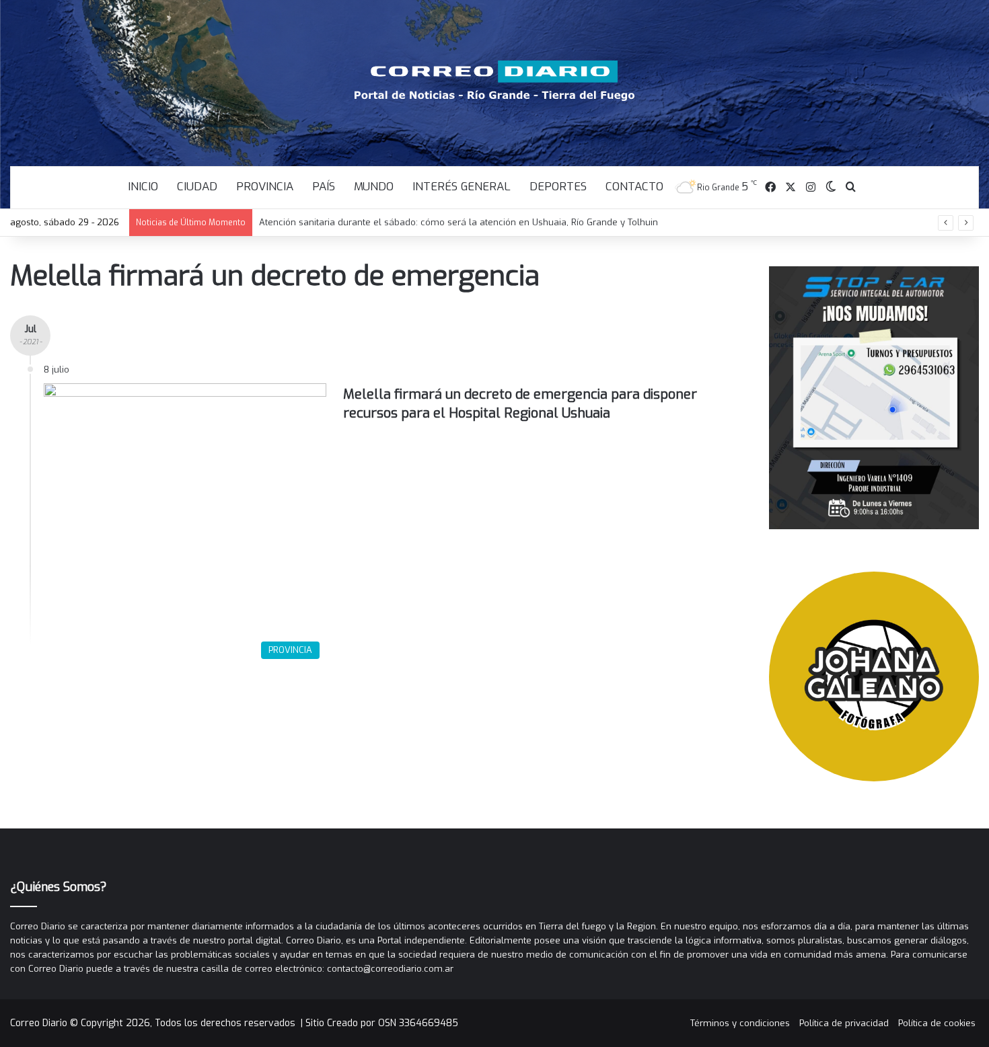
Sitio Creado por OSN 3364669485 (381, 1023)
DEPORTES (558, 186)
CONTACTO (634, 186)
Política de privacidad (844, 1023)
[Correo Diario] (495, 81)
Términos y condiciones (740, 1023)
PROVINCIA (264, 186)
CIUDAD (197, 186)
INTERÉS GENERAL (461, 186)
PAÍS (323, 186)
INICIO (143, 186)
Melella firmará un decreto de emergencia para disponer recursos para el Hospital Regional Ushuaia (520, 403)
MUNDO (374, 186)
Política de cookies (937, 1023)
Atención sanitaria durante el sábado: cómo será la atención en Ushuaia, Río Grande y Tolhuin (458, 222)
